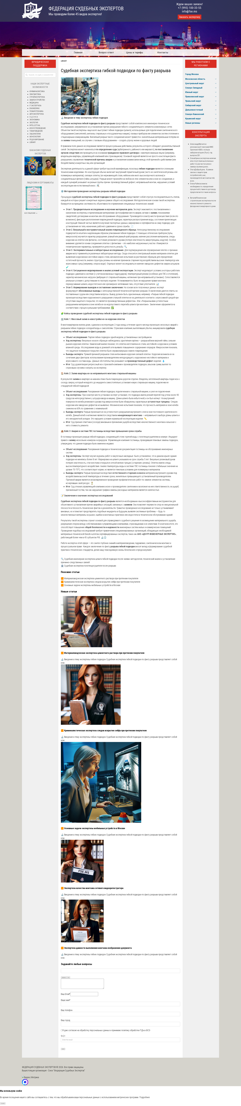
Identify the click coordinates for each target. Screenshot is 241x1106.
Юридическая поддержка (40, 63)
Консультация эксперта (201, 134)
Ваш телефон (66, 1010)
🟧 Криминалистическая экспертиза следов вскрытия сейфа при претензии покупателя (100, 581)
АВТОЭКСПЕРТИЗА (36, 114)
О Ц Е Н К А (33, 117)
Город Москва (192, 74)
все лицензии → (31, 213)
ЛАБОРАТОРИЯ (35, 134)
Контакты (162, 52)
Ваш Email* (65, 994)
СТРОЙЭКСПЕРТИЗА (37, 97)
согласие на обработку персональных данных (89, 1030)
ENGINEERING (34, 108)
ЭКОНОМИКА (34, 120)
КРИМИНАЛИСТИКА (37, 91)
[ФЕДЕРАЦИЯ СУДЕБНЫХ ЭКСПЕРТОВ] (32, 18)
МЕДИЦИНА (34, 103)
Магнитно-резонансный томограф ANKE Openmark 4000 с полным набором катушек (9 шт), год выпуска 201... (201, 149)
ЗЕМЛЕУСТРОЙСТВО (37, 100)
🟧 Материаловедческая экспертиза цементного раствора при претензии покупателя (99, 578)
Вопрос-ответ (106, 52)
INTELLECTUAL (34, 125)
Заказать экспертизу (189, 16)
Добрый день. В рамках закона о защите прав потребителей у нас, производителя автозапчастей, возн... (202, 175)
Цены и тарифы (134, 52)
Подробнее (144, 1097)
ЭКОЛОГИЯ (33, 122)
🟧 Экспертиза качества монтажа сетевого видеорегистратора (92, 888)
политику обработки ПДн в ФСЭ (135, 1030)
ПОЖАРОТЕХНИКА (36, 111)
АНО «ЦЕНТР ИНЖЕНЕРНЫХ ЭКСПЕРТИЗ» (156, 534)
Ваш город (65, 1020)
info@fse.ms (189, 11)
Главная (78, 52)
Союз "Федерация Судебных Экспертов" (66, 1070)
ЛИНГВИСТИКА (35, 94)
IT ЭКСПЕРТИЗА (35, 105)
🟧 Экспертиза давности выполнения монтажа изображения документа (96, 948)
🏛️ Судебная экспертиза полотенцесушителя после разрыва (88, 565)
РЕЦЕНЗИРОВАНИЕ (36, 139)
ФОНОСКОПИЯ (35, 137)
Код (68, 977)
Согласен (3, 1103)
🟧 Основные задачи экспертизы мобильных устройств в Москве (90, 585)
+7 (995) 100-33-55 (189, 8)
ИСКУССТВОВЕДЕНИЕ (37, 128)
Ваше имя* (65, 1000)
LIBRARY (64, 61)
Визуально (64, 977)
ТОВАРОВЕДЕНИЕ (36, 131)
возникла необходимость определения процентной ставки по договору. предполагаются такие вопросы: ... (203, 189)
